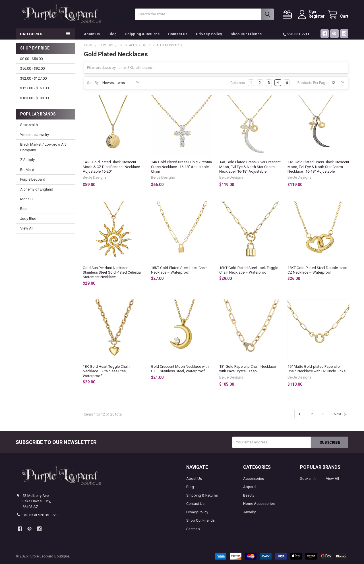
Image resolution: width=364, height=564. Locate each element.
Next (338, 414)
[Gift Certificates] (288, 14)
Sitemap (193, 529)
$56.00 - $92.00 (32, 68)
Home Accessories (259, 503)
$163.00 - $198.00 (34, 98)
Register (317, 16)
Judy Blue (28, 218)
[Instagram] (344, 33)
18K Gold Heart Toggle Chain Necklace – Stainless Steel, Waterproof (106, 371)
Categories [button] (31, 34)
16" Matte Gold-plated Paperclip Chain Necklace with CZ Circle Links (317, 368)
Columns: (238, 82)
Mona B (26, 199)
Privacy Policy (209, 34)
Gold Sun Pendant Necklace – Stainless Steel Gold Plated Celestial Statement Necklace (112, 272)
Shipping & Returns (142, 34)
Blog (112, 34)
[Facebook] (324, 33)
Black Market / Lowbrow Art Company (43, 147)
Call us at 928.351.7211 (41, 515)
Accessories (253, 478)
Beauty (248, 495)
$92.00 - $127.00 (33, 78)
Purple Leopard (32, 179)
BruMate (27, 170)
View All (26, 228)
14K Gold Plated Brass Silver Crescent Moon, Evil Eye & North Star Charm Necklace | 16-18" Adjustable (250, 166)
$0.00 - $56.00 (31, 59)
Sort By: (93, 82)
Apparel (249, 487)
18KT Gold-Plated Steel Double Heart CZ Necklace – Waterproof (318, 270)
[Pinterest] (334, 33)
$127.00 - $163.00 (34, 88)
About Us (92, 34)
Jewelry (249, 512)
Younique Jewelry (34, 135)
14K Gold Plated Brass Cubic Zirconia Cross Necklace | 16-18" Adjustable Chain (181, 166)
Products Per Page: (312, 82)
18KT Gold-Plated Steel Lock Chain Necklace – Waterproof (179, 270)
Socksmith (29, 125)
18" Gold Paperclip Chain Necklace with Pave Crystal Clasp (247, 368)
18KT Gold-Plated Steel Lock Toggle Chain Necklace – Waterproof (248, 270)
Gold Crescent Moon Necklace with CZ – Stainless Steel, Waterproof (180, 368)
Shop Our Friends (246, 34)
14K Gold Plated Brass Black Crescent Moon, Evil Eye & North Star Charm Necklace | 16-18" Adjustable (318, 166)
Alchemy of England (36, 189)
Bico (24, 208)
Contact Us (177, 34)
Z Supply (27, 160)
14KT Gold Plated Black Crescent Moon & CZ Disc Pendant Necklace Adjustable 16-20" (111, 166)
